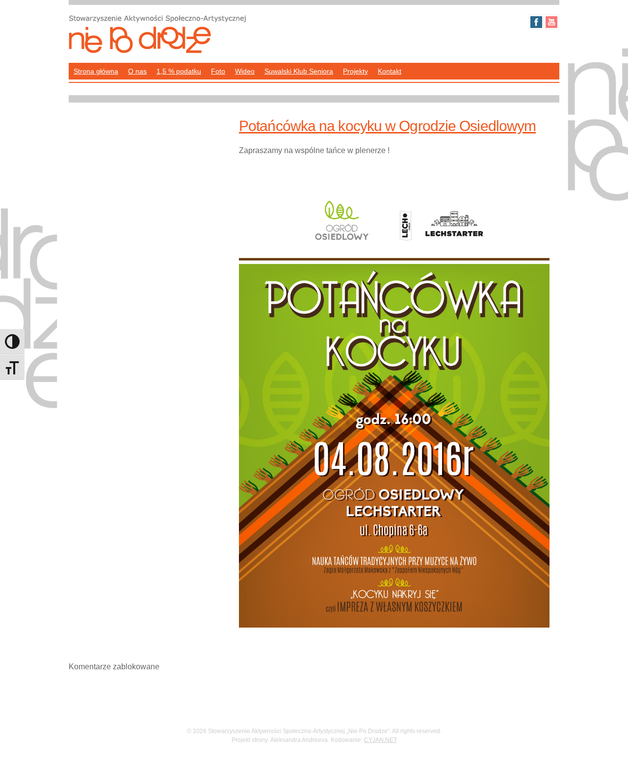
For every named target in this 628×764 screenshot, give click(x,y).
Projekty (355, 71)
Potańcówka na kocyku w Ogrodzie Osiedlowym (387, 126)
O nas (137, 71)
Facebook (536, 22)
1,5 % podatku (179, 71)
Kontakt (389, 71)
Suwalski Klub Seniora (298, 71)
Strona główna (96, 71)
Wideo (245, 71)
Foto (218, 71)
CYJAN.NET (380, 740)
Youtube (551, 22)
